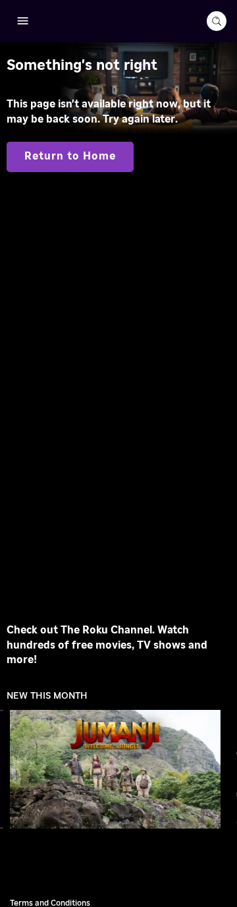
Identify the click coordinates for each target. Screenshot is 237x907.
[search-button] (216, 21)
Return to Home (70, 156)
